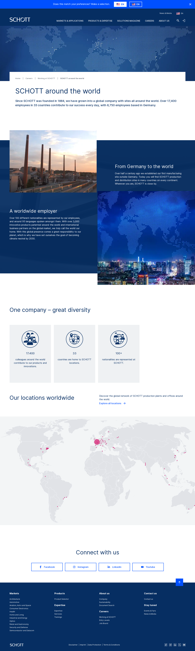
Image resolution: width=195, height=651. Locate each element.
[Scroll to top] (179, 582)
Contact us (148, 599)
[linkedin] (175, 645)
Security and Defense (19, 627)
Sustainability (104, 602)
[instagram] (170, 645)
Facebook (49, 567)
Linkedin (116, 567)
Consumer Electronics (19, 608)
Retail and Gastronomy (19, 624)
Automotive (14, 602)
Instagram (83, 567)
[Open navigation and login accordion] (183, 20)
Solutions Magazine (128, 21)
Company (103, 599)
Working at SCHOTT (47, 78)
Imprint (83, 645)
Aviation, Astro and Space (20, 605)
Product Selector (61, 599)
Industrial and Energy (18, 618)
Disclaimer (73, 645)
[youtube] (184, 645)
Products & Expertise (100, 21)
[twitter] (179, 645)
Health (12, 612)
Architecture (15, 599)
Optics (12, 621)
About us (164, 21)
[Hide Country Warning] (190, 4)
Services (58, 614)
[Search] (178, 20)
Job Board (103, 623)
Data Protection (94, 645)
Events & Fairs (150, 611)
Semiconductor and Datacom (22, 630)
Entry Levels (104, 620)
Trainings (58, 617)
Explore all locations (110, 403)
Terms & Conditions (111, 645)
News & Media (166, 13)
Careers (149, 21)
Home (18, 78)
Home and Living (17, 615)
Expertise (58, 611)
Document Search (106, 605)
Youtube (150, 567)
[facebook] (166, 645)
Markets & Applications (70, 21)
